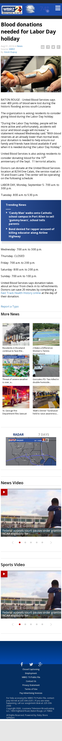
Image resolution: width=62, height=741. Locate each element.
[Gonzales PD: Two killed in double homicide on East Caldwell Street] (46, 365)
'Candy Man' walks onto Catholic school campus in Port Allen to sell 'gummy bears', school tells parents (31, 218)
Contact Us (31, 681)
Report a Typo (10, 306)
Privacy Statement (31, 685)
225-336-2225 (26, 700)
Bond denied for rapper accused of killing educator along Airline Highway (31, 232)
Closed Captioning (31, 669)
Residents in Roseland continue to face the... (13, 349)
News (20, 46)
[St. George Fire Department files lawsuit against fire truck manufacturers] (15, 397)
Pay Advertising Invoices (31, 693)
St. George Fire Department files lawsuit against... (14, 413)
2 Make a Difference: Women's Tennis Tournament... (43, 350)
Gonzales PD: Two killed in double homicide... (46, 381)
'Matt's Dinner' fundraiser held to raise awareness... (45, 412)
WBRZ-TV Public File (31, 677)
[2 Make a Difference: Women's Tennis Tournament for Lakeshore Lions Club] (46, 334)
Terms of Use (31, 689)
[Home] (12, 10)
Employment (31, 673)
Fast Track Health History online (21, 293)
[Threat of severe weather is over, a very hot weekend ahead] (15, 365)
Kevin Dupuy (10, 52)
